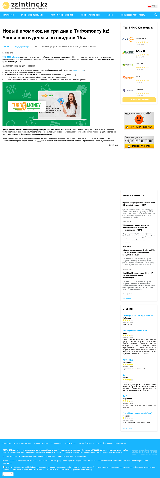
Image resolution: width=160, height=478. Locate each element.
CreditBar (139, 89)
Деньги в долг (70, 443)
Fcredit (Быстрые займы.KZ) (136, 330)
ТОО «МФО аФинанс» (11, 57)
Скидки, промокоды (90, 14)
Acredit (139, 76)
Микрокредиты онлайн (32, 14)
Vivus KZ (139, 63)
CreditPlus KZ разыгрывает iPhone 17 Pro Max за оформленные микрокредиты (137, 275)
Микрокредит (121, 443)
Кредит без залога (86, 443)
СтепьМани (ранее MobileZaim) (137, 413)
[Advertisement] (137, 169)
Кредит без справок (104, 443)
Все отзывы (127, 428)
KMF (124, 375)
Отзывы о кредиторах (23, 443)
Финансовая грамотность (133, 14)
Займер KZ (140, 51)
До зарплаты (56, 443)
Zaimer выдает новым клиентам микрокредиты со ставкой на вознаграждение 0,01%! (135, 227)
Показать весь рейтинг (139, 100)
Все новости (127, 298)
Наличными (8, 14)
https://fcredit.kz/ (128, 348)
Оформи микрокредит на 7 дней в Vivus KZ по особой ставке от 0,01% (138, 203)
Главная (5, 47)
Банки (110, 14)
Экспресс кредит (41, 443)
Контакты (6, 443)
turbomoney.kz (78, 70)
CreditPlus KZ (141, 38)
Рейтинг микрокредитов (61, 14)
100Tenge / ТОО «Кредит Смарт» (137, 315)
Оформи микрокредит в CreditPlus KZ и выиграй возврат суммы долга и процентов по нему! (138, 252)
